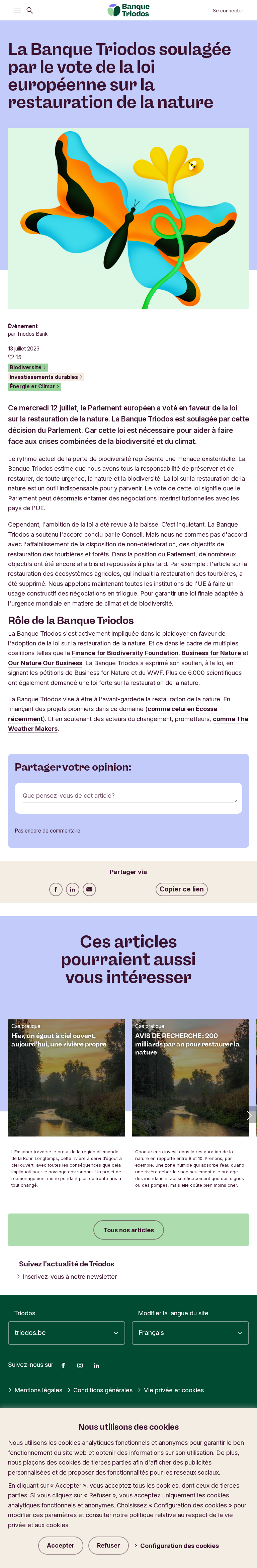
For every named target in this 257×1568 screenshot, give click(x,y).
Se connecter (228, 11)
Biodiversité (26, 367)
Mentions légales (38, 1390)
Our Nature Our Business (45, 663)
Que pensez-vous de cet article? (69, 795)
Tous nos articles (128, 1230)
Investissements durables (44, 377)
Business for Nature (211, 652)
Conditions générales (103, 1390)
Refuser (108, 1545)
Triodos (24, 1313)
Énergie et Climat (33, 386)
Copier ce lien (182, 889)
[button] (248, 1114)
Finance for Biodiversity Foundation (125, 652)
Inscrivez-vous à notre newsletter (70, 1276)
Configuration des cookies (179, 1545)
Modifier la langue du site (173, 1313)
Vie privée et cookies (174, 1390)
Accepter (61, 1545)
